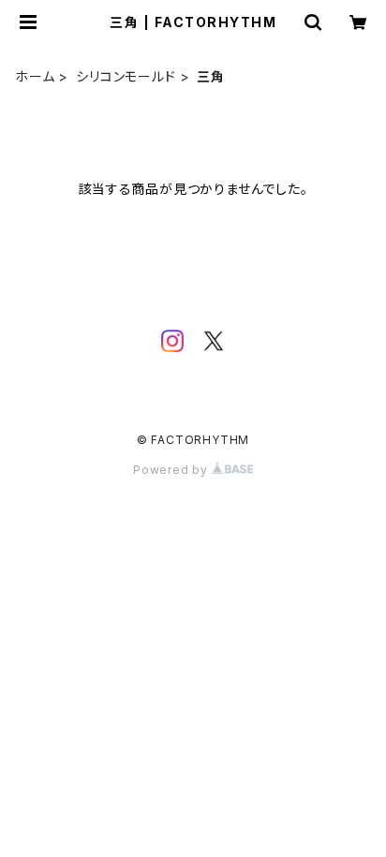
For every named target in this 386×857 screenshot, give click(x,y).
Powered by (172, 470)
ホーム (34, 76)
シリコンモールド (125, 76)
